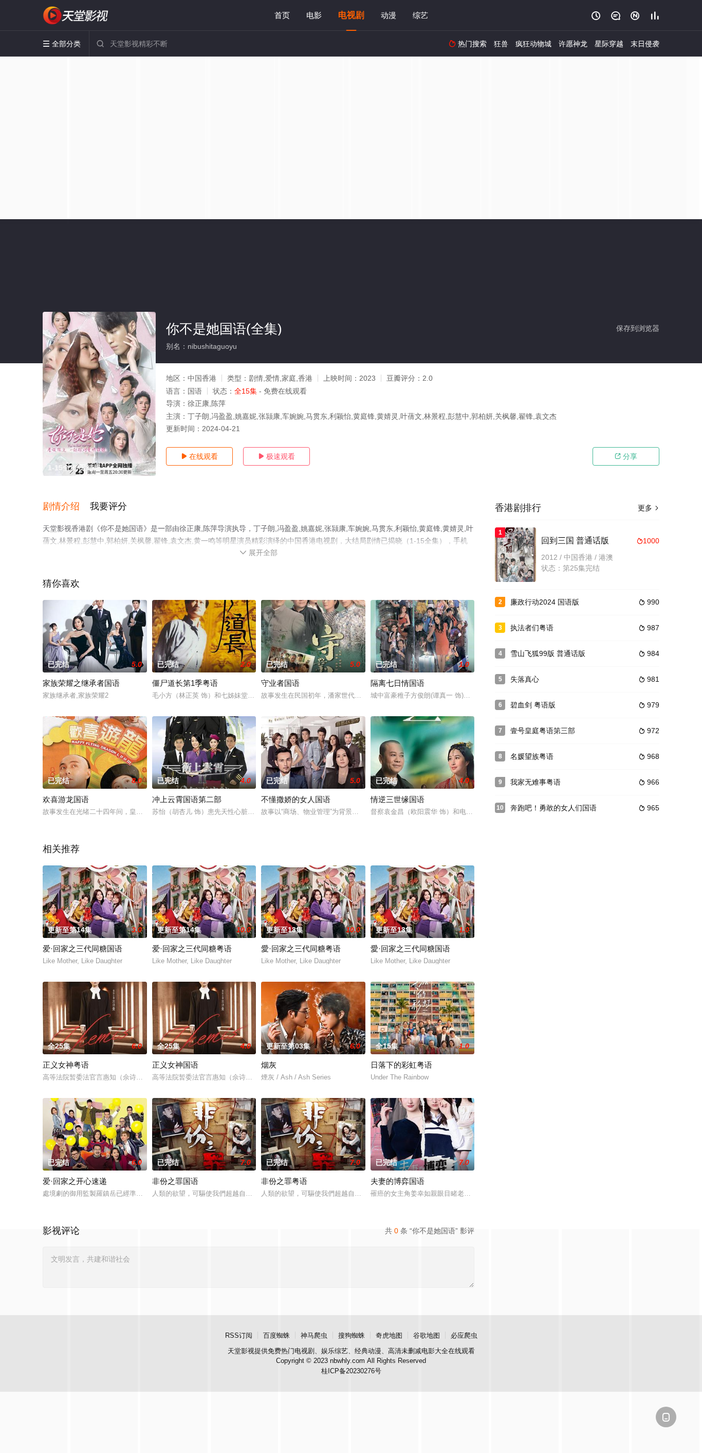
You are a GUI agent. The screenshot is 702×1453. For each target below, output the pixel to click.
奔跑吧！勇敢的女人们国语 (553, 808)
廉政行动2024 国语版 (544, 602)
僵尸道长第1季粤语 (185, 683)
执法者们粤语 (531, 628)
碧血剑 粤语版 (533, 705)
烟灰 (268, 1064)
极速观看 (276, 456)
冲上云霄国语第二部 (186, 799)
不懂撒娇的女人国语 (295, 799)
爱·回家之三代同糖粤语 (192, 948)
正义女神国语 (175, 1064)
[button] (66, 507)
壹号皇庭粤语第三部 (542, 731)
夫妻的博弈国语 (397, 1181)
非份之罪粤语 (284, 1181)
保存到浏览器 (637, 328)
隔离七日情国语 (397, 683)
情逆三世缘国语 (397, 799)
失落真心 (524, 679)
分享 (626, 456)
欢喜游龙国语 (66, 799)
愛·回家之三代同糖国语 (410, 948)
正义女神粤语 (66, 1064)
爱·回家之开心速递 (75, 1181)
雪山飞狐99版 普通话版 (547, 653)
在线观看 (199, 456)
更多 (648, 508)
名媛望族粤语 (531, 756)
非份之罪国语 (175, 1181)
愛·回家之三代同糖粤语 (301, 948)
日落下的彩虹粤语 (401, 1064)
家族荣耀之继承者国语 (81, 683)
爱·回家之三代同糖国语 (82, 948)
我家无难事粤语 (535, 782)
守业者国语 (280, 683)
